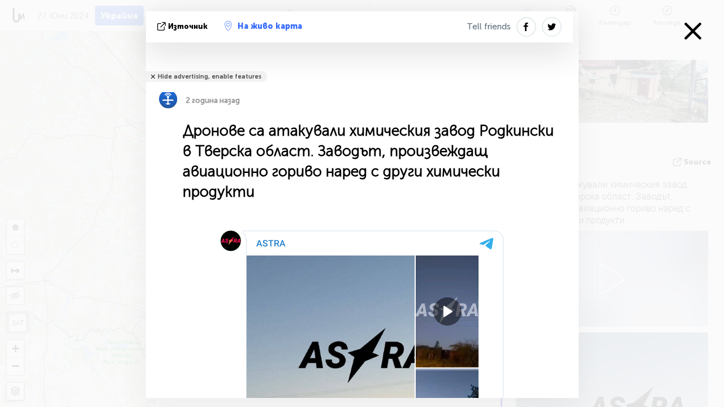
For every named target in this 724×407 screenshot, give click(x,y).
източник (188, 26)
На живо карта (270, 26)
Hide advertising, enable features (209, 76)
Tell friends (489, 26)
